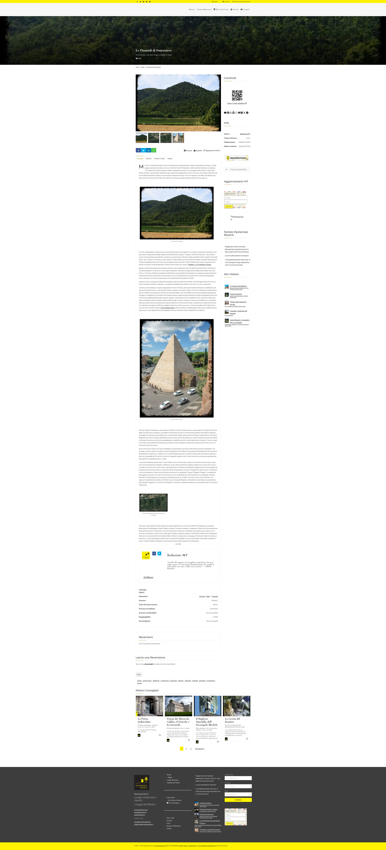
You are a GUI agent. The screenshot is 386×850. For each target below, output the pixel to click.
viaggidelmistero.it (140, 812)
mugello (188, 680)
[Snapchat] (236, 113)
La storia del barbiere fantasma (236, 256)
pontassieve (211, 680)
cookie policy (192, 845)
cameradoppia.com (160, 845)
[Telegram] (247, 113)
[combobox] (238, 786)
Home (137, 67)
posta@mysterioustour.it (142, 822)
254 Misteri (148, 577)
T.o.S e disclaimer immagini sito (206, 845)
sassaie (139, 683)
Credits (169, 828)
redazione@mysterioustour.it (143, 824)
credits (181, 845)
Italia (208, 596)
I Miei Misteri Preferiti (175, 800)
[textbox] (238, 786)
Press (168, 823)
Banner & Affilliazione (174, 826)
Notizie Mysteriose (204, 9)
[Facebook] (228, 113)
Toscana (215, 596)
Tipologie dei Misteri (173, 783)
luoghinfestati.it (139, 815)
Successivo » (200, 749)
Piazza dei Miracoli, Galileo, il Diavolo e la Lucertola (178, 722)
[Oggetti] (139, 735)
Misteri (191, 9)
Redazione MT (245, 134)
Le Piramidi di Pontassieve (153, 67)
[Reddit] (233, 113)
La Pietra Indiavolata (144, 720)
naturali (195, 680)
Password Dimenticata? (242, 1)
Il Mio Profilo (171, 797)
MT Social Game (221, 9)
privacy (186, 845)
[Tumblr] (242, 113)
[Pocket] (239, 113)
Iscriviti (226, 1)
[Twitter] (244, 113)
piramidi (202, 680)
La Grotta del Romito (232, 720)
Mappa (170, 777)
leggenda (173, 680)
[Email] (225, 113)
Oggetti (142, 67)
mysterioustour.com (141, 810)
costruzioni (164, 680)
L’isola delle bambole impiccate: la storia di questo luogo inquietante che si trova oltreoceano (237, 262)
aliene (139, 680)
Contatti (245, 9)
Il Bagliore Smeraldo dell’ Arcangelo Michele (207, 722)
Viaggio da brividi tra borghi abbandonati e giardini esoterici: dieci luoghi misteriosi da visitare (237, 249)
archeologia (147, 680)
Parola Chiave (229, 775)
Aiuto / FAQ (170, 818)
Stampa (189, 150)
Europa (202, 596)
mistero (181, 680)
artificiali (156, 680)
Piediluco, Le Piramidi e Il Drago (199, 264)
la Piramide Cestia (167, 308)
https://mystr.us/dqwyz (236, 103)
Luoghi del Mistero (173, 780)
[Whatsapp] (231, 113)
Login (215, 1)
